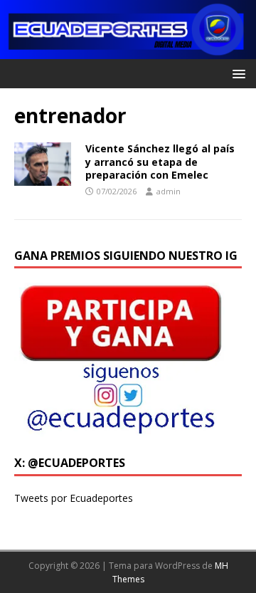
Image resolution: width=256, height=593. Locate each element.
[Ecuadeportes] (128, 51)
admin (168, 191)
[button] (236, 73)
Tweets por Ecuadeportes (73, 498)
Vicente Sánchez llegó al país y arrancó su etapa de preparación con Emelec (160, 161)
